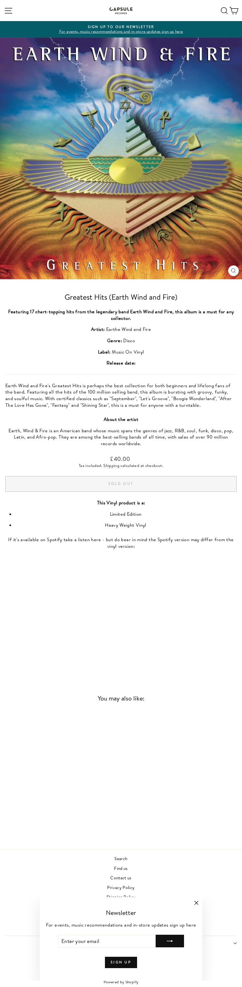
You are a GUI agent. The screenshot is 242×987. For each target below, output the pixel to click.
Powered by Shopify (121, 981)
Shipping (111, 465)
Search (120, 858)
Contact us (121, 878)
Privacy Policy (121, 887)
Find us (121, 868)
